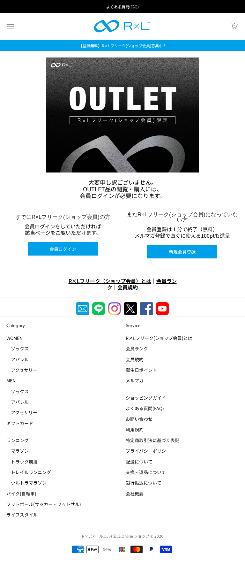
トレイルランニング (28, 472)
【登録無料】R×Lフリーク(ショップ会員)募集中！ (123, 45)
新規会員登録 (182, 252)
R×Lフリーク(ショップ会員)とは (159, 338)
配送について (139, 461)
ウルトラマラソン (26, 482)
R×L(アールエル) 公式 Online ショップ (115, 536)
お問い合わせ (139, 419)
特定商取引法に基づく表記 (152, 440)
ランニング (17, 440)
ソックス (17, 348)
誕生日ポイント (141, 370)
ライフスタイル (22, 514)
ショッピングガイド (146, 398)
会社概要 (135, 493)
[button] (10, 26)
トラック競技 (22, 461)
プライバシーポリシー (148, 451)
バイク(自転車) (21, 493)
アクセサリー (21, 370)
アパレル (17, 359)
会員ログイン (62, 249)
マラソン (17, 451)
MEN (11, 380)
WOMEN (14, 338)
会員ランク (137, 348)
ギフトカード (19, 423)
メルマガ (135, 380)
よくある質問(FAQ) (122, 6)
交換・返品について (146, 472)
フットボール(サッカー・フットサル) (43, 504)
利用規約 (135, 429)
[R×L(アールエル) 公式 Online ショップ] (122, 26)
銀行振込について (143, 482)
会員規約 (135, 359)
